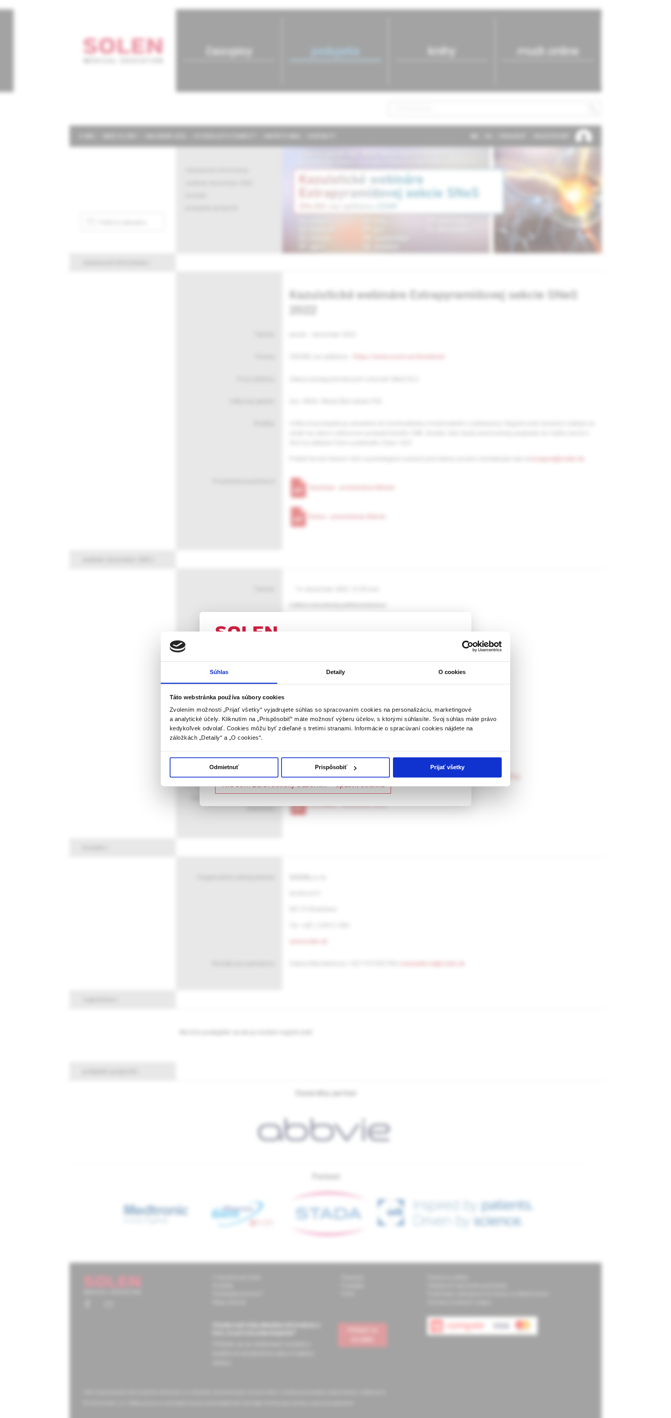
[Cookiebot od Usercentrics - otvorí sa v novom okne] (468, 646)
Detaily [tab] (335, 672)
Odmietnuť (224, 767)
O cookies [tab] (452, 672)
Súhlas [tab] (219, 672)
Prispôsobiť (331, 767)
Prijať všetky (447, 767)
